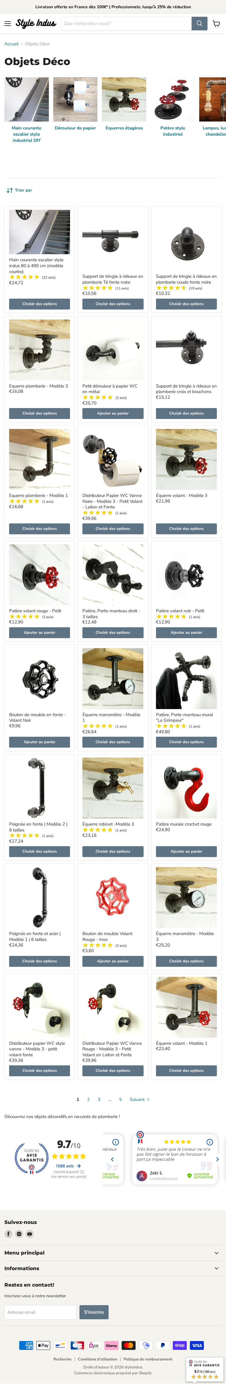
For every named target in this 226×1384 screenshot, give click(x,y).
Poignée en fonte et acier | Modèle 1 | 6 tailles (35, 936)
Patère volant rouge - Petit (35, 611)
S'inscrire (94, 1312)
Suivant (138, 1099)
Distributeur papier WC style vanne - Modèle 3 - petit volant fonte (37, 1049)
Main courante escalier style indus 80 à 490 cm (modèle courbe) (36, 265)
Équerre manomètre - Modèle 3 (185, 936)
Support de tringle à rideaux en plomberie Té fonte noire (112, 279)
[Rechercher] (199, 23)
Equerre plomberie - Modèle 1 (38, 495)
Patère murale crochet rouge (184, 824)
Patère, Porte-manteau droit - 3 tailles (111, 614)
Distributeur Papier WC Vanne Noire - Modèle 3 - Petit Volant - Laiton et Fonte (112, 501)
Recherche (63, 1359)
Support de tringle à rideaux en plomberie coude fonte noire (186, 279)
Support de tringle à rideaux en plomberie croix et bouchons (186, 389)
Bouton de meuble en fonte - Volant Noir (37, 717)
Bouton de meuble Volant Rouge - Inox (107, 936)
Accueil (11, 43)
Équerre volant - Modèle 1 (181, 1043)
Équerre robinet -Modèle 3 (108, 824)
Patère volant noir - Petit (180, 611)
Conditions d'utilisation (97, 1359)
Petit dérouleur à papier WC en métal (109, 389)
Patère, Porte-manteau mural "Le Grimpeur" (184, 717)
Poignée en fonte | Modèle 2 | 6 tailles (38, 827)
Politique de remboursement (148, 1359)
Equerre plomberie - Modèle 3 (38, 386)
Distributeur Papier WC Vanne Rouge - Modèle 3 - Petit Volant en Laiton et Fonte (112, 1049)
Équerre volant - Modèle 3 (181, 495)
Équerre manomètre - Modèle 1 (111, 717)
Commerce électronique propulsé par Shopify (113, 1373)
